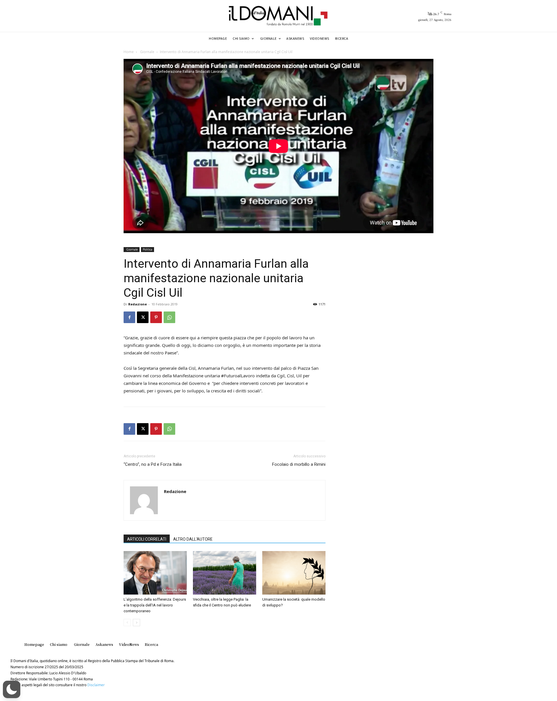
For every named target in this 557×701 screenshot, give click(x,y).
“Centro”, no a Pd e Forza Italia (153, 464)
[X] (143, 317)
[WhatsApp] (169, 317)
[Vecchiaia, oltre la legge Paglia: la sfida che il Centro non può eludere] (224, 573)
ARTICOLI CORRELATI (146, 539)
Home (129, 51)
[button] (11, 689)
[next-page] (136, 622)
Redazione (137, 304)
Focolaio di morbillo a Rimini (298, 464)
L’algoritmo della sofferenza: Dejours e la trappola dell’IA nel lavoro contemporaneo (155, 605)
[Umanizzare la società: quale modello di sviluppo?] (293, 573)
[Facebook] (129, 317)
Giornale (146, 51)
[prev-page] (127, 622)
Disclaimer (96, 684)
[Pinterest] (156, 317)
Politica (147, 249)
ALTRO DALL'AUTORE (193, 539)
